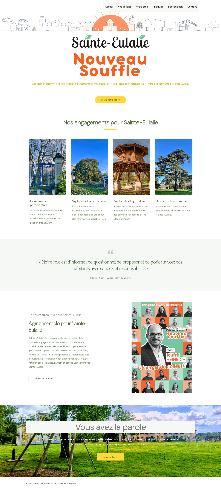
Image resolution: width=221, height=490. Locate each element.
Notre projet (142, 6)
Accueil (109, 6)
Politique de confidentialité (41, 483)
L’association (175, 6)
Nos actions (124, 6)
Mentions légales (67, 483)
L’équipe (158, 6)
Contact (192, 6)
